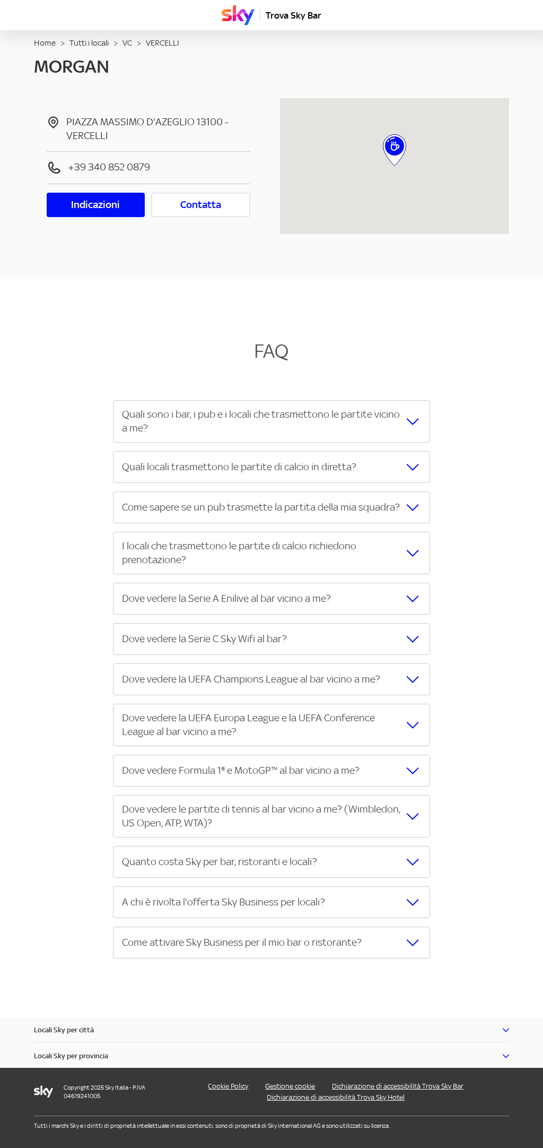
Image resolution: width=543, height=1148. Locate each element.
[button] (271, 421)
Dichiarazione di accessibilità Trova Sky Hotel (336, 1097)
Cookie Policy (228, 1086)
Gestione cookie (290, 1086)
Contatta (200, 204)
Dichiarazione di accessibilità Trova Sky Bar (397, 1086)
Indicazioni (95, 204)
